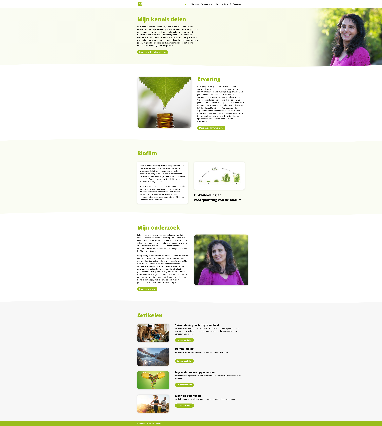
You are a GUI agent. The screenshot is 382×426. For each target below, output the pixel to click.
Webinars (237, 4)
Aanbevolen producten (210, 4)
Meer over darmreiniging (211, 128)
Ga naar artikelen (184, 340)
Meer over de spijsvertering (152, 52)
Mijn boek (195, 4)
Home (186, 4)
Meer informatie (147, 289)
